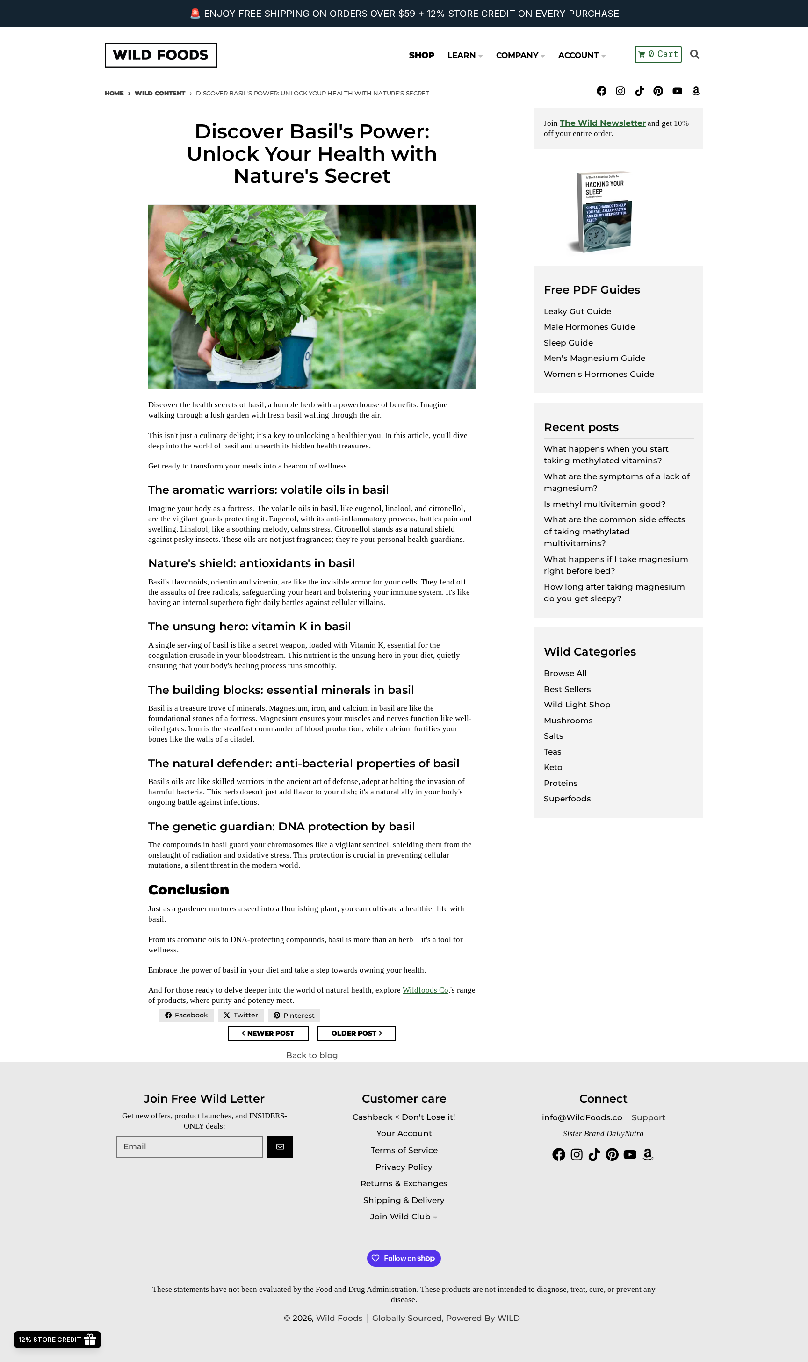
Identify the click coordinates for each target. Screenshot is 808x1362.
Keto (553, 767)
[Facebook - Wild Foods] (601, 91)
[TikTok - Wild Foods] (639, 91)
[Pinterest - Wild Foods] (658, 91)
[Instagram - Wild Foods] (620, 91)
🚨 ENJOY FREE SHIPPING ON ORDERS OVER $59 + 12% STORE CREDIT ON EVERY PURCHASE (404, 13)
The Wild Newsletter (603, 123)
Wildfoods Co (425, 990)
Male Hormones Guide (589, 326)
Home (114, 93)
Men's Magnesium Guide (594, 358)
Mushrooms (568, 720)
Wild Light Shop (577, 704)
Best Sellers (567, 689)
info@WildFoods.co (582, 1117)
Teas (553, 752)
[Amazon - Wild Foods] (696, 91)
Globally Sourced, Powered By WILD (446, 1318)
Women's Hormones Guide (599, 374)
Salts (553, 736)
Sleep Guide (568, 342)
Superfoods (567, 798)
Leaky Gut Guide (577, 311)
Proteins (561, 783)
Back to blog (312, 1055)
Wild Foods (339, 1318)
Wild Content (160, 93)
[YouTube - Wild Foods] (677, 91)
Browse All (565, 673)
